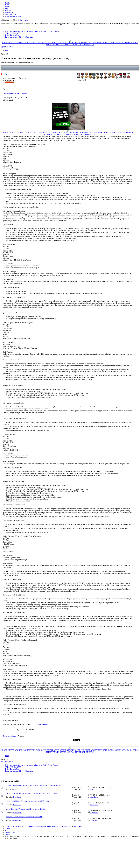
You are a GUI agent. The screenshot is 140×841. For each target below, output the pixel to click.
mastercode (17, 820)
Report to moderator (10, 736)
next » (11, 47)
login (20, 20)
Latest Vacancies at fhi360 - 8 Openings (15, 93)
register (26, 20)
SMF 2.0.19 (9, 826)
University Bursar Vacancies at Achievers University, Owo (26, 809)
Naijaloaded (17, 813)
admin (5, 74)
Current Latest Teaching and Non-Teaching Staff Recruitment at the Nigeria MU (33, 785)
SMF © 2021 (20, 826)
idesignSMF (78, 826)
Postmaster (17, 805)
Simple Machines (33, 826)
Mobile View (46, 826)
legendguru (17, 797)
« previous (4, 47)
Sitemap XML (10, 832)
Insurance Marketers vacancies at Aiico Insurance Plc (24, 817)
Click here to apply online (41, 724)
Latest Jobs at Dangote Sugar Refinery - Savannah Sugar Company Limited (32, 793)
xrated (15, 789)
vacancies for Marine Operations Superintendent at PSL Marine (27, 801)
